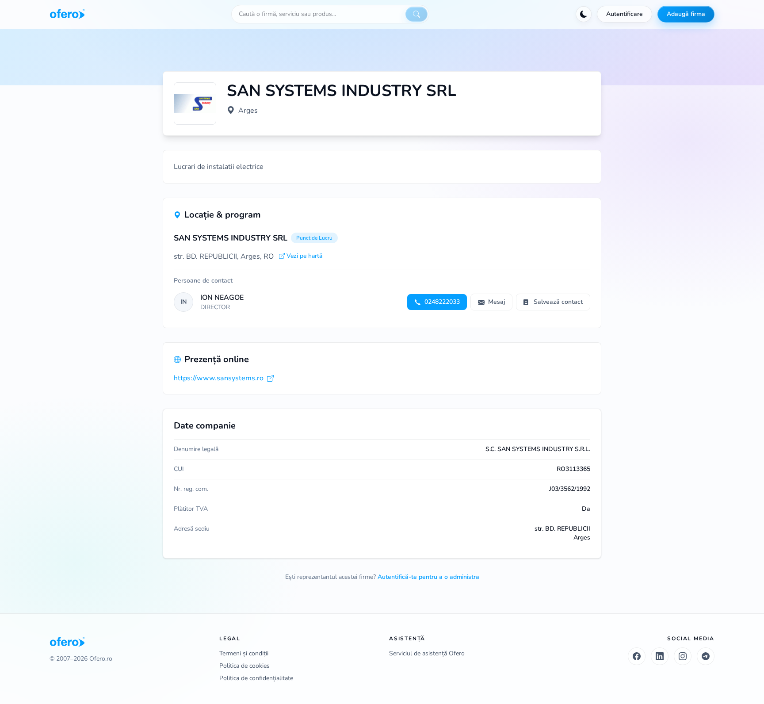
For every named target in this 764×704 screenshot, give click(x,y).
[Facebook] (637, 656)
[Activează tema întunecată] (584, 14)
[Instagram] (682, 656)
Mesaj (496, 302)
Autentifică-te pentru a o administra (428, 577)
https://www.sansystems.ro (219, 378)
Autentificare (624, 14)
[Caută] (416, 14)
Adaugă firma (686, 14)
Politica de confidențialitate (256, 678)
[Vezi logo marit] (195, 103)
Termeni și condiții (243, 653)
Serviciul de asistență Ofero (427, 653)
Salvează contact (558, 302)
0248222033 (442, 302)
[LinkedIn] (659, 656)
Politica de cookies (244, 666)
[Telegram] (705, 656)
